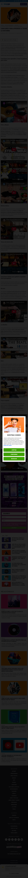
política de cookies (8, 445)
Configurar (14, 454)
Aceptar (14, 450)
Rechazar (14, 458)
